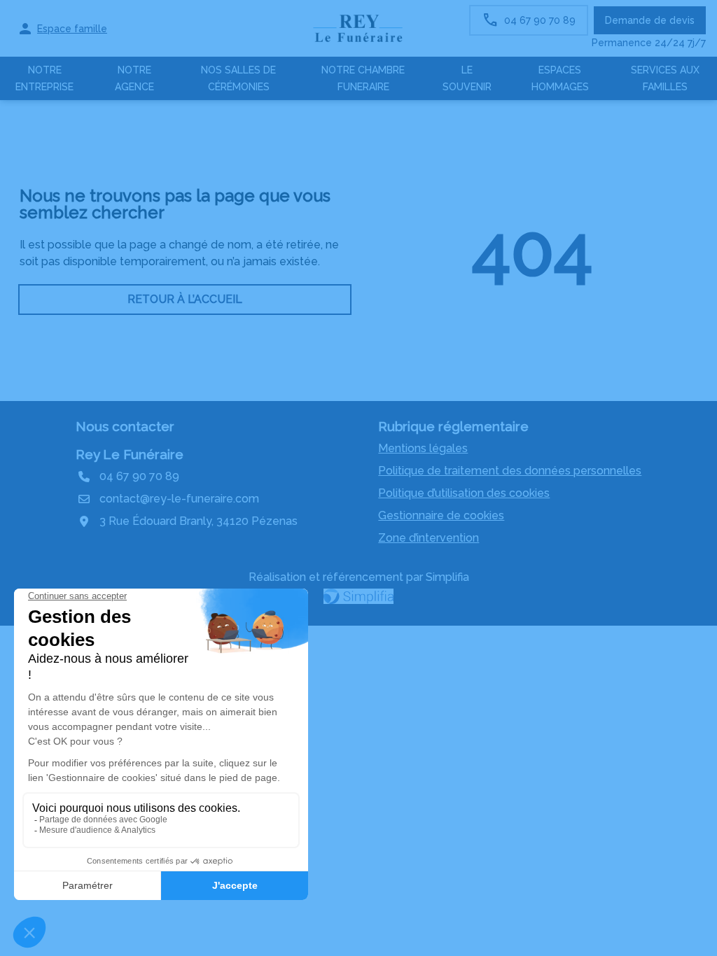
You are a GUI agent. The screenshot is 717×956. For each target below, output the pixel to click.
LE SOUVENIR (467, 78)
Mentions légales (423, 448)
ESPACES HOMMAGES (560, 78)
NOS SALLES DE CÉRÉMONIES (238, 78)
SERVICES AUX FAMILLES (665, 78)
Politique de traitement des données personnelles (509, 470)
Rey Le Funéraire (129, 454)
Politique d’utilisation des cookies (464, 493)
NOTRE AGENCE (134, 78)
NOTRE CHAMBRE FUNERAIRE (363, 78)
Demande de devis (650, 20)
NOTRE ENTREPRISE (44, 78)
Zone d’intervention (428, 537)
